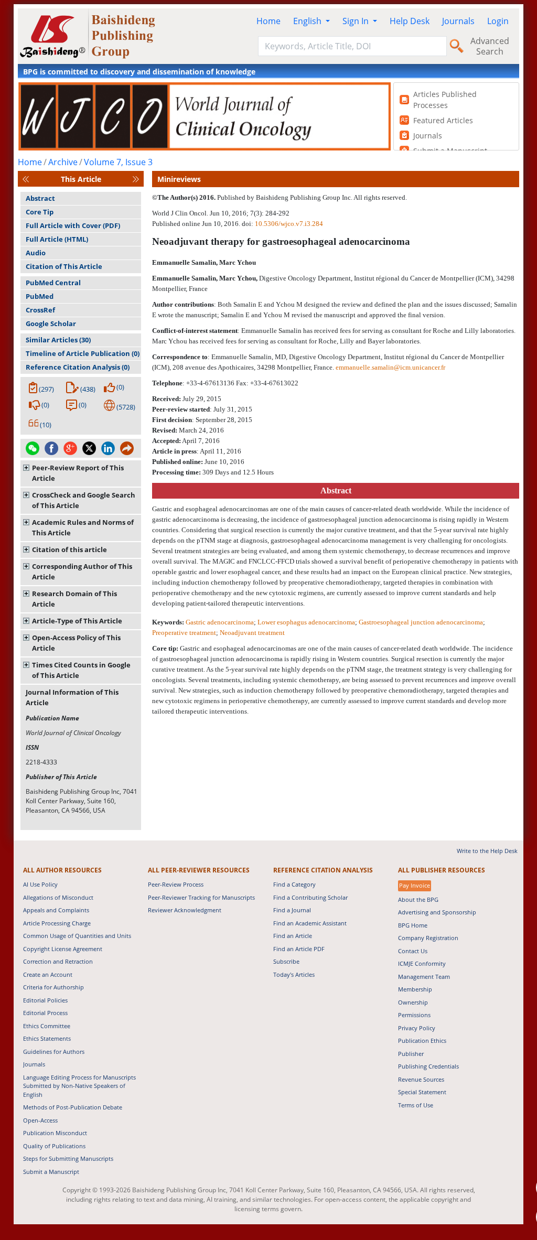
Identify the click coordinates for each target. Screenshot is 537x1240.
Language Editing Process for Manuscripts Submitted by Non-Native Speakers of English (79, 1085)
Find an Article (292, 936)
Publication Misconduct (55, 1133)
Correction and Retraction (58, 961)
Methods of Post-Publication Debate (72, 1107)
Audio (36, 252)
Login (498, 21)
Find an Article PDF (299, 949)
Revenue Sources (421, 1079)
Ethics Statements (47, 1038)
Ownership (413, 1002)
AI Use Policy (40, 884)
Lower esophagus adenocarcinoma (306, 622)
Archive (63, 162)
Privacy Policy (416, 1028)
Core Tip (39, 212)
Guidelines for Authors (53, 1051)
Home (268, 21)
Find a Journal (292, 910)
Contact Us (412, 951)
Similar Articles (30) (58, 339)
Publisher (411, 1054)
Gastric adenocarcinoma (220, 622)
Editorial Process (45, 1013)
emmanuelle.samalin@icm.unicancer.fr (390, 367)
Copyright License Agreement (62, 949)
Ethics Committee (46, 1026)
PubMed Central (53, 282)
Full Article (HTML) (57, 239)
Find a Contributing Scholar (310, 897)
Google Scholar (51, 323)
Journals (458, 21)
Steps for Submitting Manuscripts (68, 1158)
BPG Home (412, 925)
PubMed (39, 296)
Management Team (424, 976)
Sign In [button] (356, 21)
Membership (415, 989)
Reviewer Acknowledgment (184, 910)
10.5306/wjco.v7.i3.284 (289, 224)
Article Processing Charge (57, 923)
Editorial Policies (45, 1000)
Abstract (40, 198)
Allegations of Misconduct (58, 897)
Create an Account (47, 974)
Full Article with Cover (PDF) (73, 225)
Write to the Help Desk (487, 851)
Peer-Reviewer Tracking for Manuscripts (201, 897)
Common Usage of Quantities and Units (77, 936)
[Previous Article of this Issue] (25, 179)
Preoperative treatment (184, 633)
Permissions (414, 1015)
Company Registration (428, 938)
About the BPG (418, 899)
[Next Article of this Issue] (135, 179)
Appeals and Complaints (56, 910)
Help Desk (409, 21)
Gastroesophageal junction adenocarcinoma (421, 622)
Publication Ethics (422, 1040)
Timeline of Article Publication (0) (82, 353)
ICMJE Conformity (422, 963)
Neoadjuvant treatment (252, 633)
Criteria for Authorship (53, 987)
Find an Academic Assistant (310, 923)
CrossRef (40, 310)
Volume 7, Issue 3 (118, 162)
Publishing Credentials (428, 1066)
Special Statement (422, 1092)
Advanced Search (489, 46)
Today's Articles (294, 974)
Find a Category (294, 884)
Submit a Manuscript (51, 1172)
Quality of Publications (54, 1146)
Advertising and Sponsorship (437, 912)
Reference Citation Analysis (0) (78, 367)
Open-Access (40, 1120)
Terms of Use (415, 1105)
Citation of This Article (64, 266)
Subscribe (286, 961)
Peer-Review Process (175, 884)
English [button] (308, 21)
